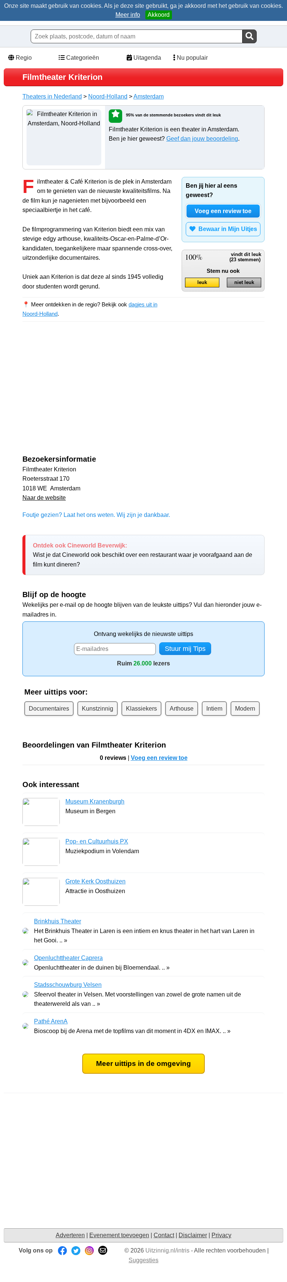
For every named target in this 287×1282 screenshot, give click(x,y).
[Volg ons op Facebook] (62, 1250)
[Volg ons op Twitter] (76, 1250)
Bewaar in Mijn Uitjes (226, 229)
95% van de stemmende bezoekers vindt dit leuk (173, 115)
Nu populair (191, 57)
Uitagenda (146, 57)
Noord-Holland (107, 96)
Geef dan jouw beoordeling (202, 138)
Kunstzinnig (97, 708)
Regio (23, 57)
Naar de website (44, 498)
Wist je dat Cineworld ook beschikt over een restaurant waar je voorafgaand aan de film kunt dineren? (142, 555)
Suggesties (143, 1260)
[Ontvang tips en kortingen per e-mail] (102, 1250)
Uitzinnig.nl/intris (167, 1250)
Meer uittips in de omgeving (143, 1063)
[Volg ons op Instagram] (89, 1250)
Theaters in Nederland (52, 96)
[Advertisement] (85, 395)
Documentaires (49, 708)
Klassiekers (141, 708)
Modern (245, 708)
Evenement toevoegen (119, 1235)
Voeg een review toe (223, 211)
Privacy (221, 1235)
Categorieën (82, 57)
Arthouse (182, 708)
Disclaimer (193, 1235)
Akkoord (159, 15)
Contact (164, 1235)
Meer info (127, 15)
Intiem (214, 708)
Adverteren (70, 1235)
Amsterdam (148, 96)
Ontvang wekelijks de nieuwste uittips (143, 634)
